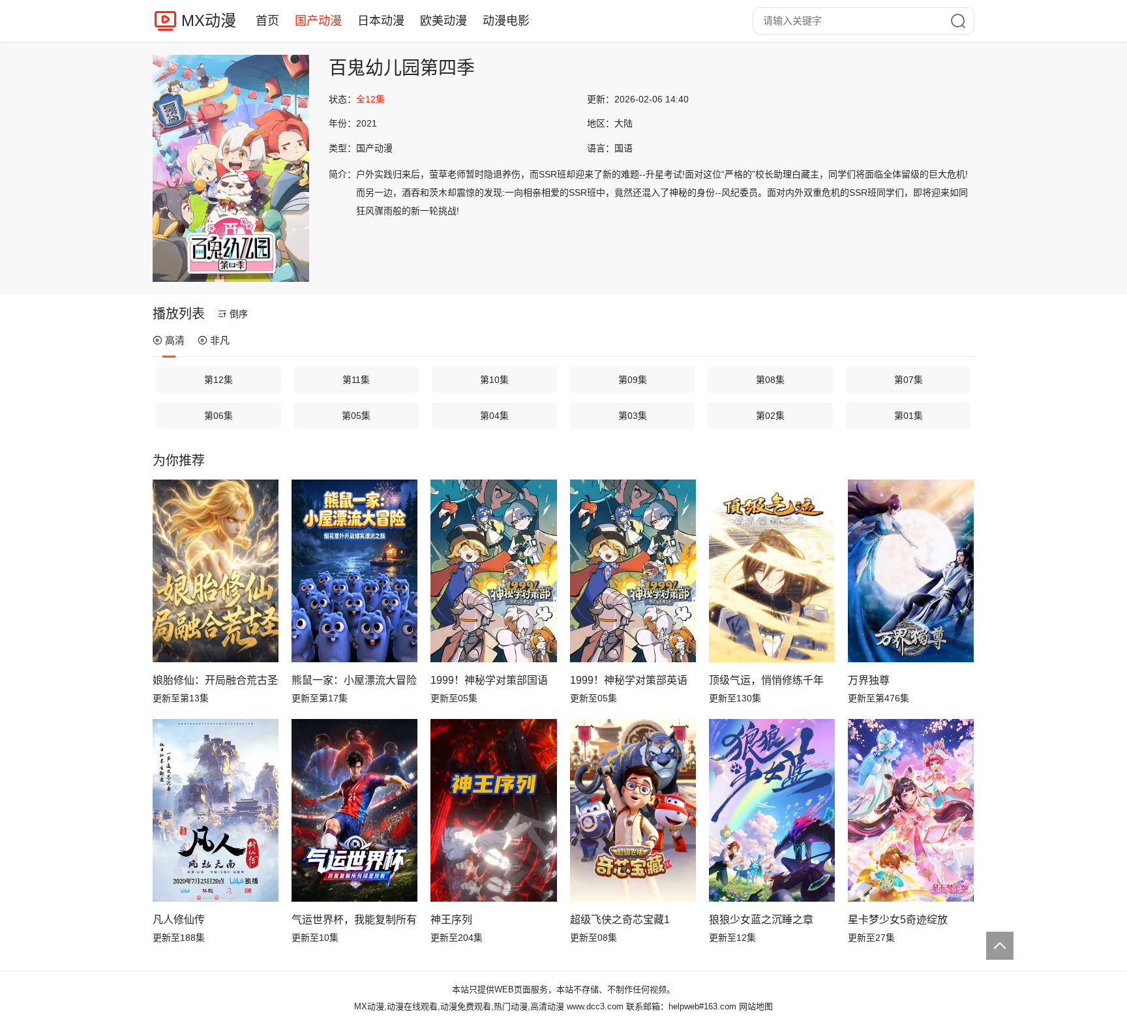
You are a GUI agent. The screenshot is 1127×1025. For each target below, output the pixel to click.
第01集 (908, 415)
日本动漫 (380, 20)
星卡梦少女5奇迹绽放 (898, 919)
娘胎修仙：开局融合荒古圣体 (215, 680)
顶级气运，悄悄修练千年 (766, 680)
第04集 (494, 415)
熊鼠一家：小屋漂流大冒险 (354, 680)
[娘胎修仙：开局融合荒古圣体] (215, 571)
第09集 (632, 380)
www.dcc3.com (595, 1006)
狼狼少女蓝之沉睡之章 (761, 919)
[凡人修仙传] (215, 810)
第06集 (218, 415)
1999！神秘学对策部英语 (628, 680)
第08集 (770, 380)
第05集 (356, 415)
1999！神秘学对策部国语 (489, 680)
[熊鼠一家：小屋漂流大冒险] (354, 571)
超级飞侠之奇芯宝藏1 (620, 919)
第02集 (770, 415)
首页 (267, 20)
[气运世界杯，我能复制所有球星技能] (354, 810)
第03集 (632, 415)
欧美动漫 (443, 20)
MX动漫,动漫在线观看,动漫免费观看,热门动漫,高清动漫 (459, 1006)
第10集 (494, 380)
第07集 (908, 380)
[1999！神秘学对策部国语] (493, 571)
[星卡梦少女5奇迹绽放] (911, 810)
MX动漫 (208, 20)
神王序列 (451, 919)
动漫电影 (506, 20)
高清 (175, 340)
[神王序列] (493, 810)
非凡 (220, 340)
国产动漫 (318, 20)
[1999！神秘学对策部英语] (633, 571)
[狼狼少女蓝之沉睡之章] (772, 810)
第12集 (218, 380)
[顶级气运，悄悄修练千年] (772, 571)
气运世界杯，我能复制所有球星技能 (354, 919)
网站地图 (756, 1006)
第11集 (356, 380)
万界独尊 (869, 680)
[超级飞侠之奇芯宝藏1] (633, 810)
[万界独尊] (911, 571)
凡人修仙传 (179, 919)
